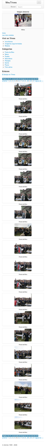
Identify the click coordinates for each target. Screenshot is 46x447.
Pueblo (7, 56)
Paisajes (7, 61)
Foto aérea (8, 67)
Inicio (4, 33)
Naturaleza (8, 58)
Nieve (7, 54)
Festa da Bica (9, 52)
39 (28, 81)
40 (31, 81)
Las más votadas (8, 35)
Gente (7, 63)
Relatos (7, 46)
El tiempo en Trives (8, 74)
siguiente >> (39, 81)
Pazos (7, 65)
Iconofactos (9, 41)
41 (34, 81)
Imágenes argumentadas (13, 44)
